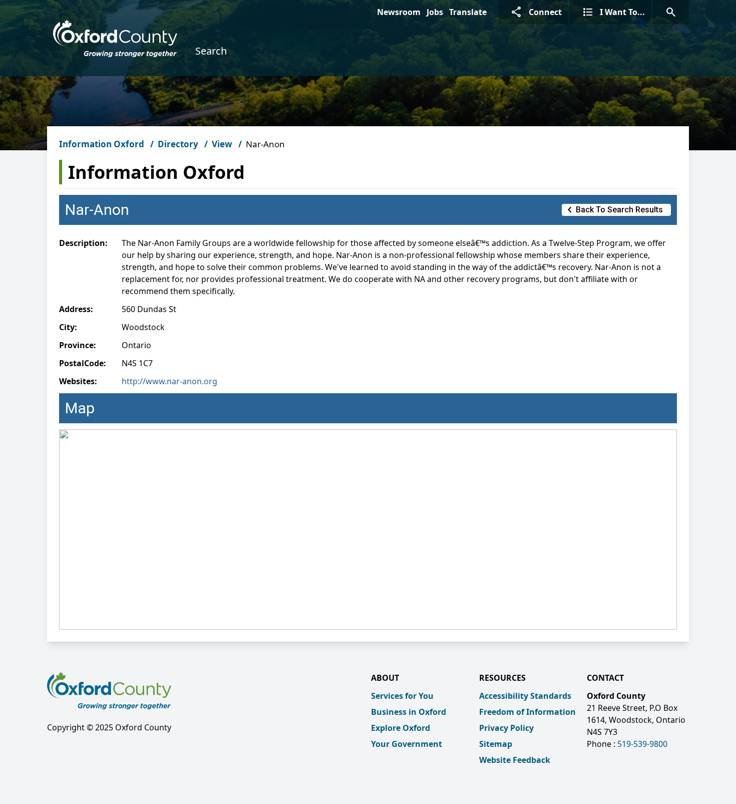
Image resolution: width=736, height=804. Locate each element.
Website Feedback (514, 759)
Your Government (406, 743)
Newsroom (399, 12)
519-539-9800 (642, 743)
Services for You (402, 695)
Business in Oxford (408, 711)
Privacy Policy (506, 727)
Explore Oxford (400, 727)
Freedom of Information (527, 711)
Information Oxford (101, 144)
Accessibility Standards (525, 695)
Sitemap (495, 743)
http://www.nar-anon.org (169, 381)
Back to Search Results (613, 210)
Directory (178, 144)
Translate (468, 12)
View (222, 144)
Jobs (435, 12)
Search (211, 51)
